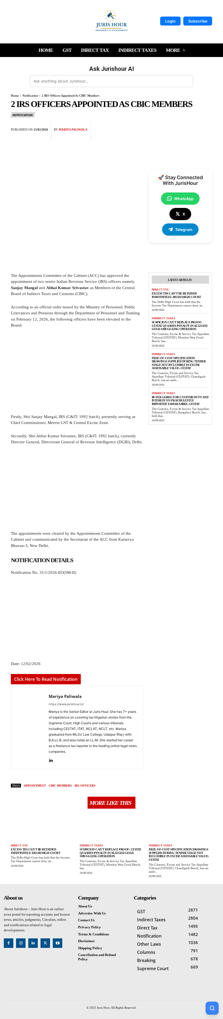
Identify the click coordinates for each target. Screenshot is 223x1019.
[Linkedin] (51, 759)
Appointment (35, 785)
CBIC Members (60, 785)
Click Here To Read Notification (46, 679)
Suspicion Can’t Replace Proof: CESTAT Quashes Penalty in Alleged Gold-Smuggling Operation (179, 326)
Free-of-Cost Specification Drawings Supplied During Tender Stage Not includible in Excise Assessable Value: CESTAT (179, 363)
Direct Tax (160, 289)
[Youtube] (57, 943)
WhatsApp (184, 198)
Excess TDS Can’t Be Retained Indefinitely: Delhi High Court (177, 295)
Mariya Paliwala (73, 129)
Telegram (184, 229)
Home (15, 95)
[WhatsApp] (206, 125)
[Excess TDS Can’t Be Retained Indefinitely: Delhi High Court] (42, 827)
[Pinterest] (194, 125)
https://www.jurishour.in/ (66, 704)
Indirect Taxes (163, 318)
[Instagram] (21, 943)
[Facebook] (169, 125)
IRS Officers (85, 785)
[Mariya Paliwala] (30, 727)
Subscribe (197, 21)
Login (170, 21)
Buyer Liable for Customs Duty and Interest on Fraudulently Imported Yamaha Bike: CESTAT (180, 400)
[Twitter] (181, 125)
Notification (30, 95)
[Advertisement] (77, 374)
